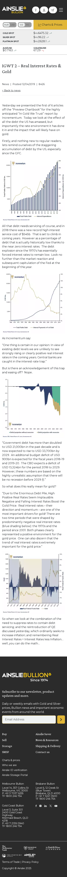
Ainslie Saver (43, 734)
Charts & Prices (52, 24)
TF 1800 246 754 (12, 796)
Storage (7, 746)
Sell (4, 740)
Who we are (9, 765)
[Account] (44, 10)
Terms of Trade (11, 862)
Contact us (42, 752)
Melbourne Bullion (13, 783)
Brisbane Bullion (45, 783)
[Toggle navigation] (61, 10)
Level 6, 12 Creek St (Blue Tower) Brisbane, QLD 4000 (48, 790)
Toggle (9, 24)
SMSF (5, 752)
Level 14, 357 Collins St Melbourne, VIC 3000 (15, 789)
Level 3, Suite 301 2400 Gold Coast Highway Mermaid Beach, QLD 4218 (15, 815)
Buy (4, 734)
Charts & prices (11, 760)
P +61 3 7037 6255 (12, 793)
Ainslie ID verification (14, 770)
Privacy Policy (30, 862)
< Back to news (11, 90)
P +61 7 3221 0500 (46, 796)
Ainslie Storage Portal (15, 775)
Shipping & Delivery (48, 746)
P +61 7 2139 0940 (13, 823)
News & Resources (47, 740)
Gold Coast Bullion (13, 805)
